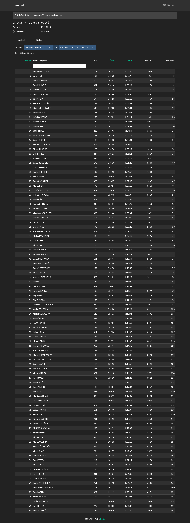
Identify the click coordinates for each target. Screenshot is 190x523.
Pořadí (27, 60)
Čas (111, 60)
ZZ (93, 47)
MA (55, 47)
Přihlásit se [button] (168, 5)
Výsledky (22, 40)
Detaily (40, 40)
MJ (78, 47)
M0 (44, 47)
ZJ (88, 47)
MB (61, 47)
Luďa (102, 519)
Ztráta (128, 60)
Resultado (19, 5)
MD (72, 47)
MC (66, 47)
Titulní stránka (22, 15)
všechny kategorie (33, 47)
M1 (50, 47)
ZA (83, 47)
